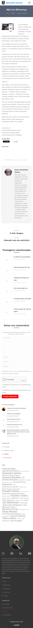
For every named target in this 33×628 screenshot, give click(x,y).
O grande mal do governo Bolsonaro (16, 408)
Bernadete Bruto (19, 482)
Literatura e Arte (8, 450)
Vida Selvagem (16, 521)
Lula (24, 505)
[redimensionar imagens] (7, 259)
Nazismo (19, 159)
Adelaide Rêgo (9, 469)
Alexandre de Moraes (24, 471)
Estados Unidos (19, 496)
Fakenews (15, 498)
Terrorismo (24, 159)
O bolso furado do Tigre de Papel (22, 310)
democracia (16, 489)
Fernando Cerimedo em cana (21, 279)
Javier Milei (23, 503)
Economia (7, 447)
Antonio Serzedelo (10, 480)
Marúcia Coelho (8, 507)
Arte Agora (28, 480)
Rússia (23, 514)
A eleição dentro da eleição (22, 299)
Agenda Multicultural (10, 471)
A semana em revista (7, 482)
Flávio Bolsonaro (8, 500)
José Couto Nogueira (12, 505)
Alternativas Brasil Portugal (11, 475)
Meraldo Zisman (10, 509)
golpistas (18, 500)
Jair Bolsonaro (10, 502)
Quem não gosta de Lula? (22, 267)
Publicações (7, 588)
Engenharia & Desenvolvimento (13, 494)
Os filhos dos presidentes (22, 257)
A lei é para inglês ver (21, 288)
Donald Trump (10, 491)
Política (5, 25)
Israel (14, 159)
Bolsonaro (7, 484)
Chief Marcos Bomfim (10, 487)
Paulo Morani (9, 512)
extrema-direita (6, 498)
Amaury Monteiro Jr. (13, 477)
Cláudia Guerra (22, 487)
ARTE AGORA (7, 457)
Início (5, 581)
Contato (6, 596)
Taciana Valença (17, 516)
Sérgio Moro (5, 516)
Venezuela (5, 521)
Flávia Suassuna (24, 498)
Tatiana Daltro (9, 518)
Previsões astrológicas (11, 514)
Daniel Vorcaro (6, 489)
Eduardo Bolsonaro (24, 491)
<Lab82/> (16, 625)
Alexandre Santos (11, 473)
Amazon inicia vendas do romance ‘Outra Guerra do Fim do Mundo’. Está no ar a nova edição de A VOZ (18, 431)
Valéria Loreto (20, 518)
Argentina (22, 480)
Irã (22, 500)
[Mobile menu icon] (29, 3)
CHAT (14, 484)
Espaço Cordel (6, 496)
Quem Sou (6, 592)
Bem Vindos (7, 585)
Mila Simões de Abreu (24, 509)
